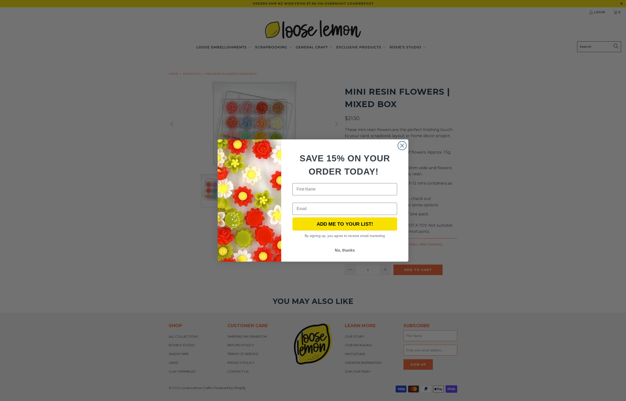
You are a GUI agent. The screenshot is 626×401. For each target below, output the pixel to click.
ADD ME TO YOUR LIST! (345, 224)
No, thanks (345, 250)
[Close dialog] (402, 145)
